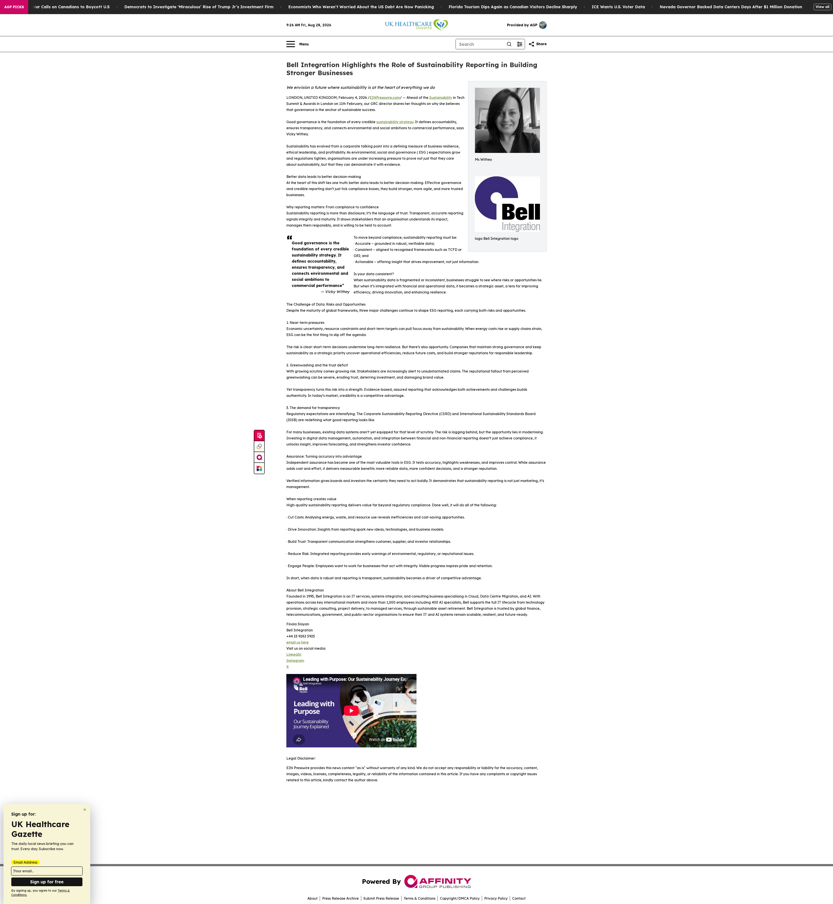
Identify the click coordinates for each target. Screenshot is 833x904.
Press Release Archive (340, 898)
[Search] (509, 44)
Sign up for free (47, 881)
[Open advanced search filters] (519, 44)
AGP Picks (14, 7)
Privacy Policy (496, 898)
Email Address (25, 862)
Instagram (295, 660)
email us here (297, 642)
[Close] (85, 810)
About (312, 898)
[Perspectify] (259, 446)
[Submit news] (259, 435)
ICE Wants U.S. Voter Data (618, 6)
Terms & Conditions (419, 898)
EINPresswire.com (385, 97)
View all (822, 7)
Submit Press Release (381, 898)
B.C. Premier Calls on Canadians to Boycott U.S (63, 6)
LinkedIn (293, 654)
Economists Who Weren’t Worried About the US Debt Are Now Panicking (361, 6)
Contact (519, 898)
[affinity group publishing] (259, 457)
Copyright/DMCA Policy (460, 898)
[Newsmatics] (259, 468)
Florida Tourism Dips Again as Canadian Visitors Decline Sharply (513, 6)
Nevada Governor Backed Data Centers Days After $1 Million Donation (731, 6)
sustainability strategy (394, 122)
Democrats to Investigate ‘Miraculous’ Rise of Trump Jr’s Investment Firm (199, 6)
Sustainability (440, 97)
